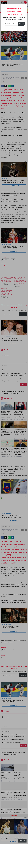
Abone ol (21, 23)
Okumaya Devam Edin (14, 28)
